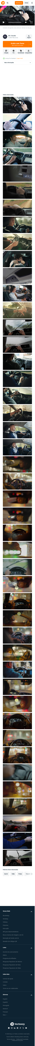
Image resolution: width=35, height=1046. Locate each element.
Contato (5, 983)
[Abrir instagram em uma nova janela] (11, 1029)
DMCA (5, 956)
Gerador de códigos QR (10, 943)
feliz (13, 873)
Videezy (5, 921)
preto (20, 873)
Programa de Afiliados (9, 960)
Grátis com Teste (17, 44)
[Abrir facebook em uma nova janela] (8, 1029)
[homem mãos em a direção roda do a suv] (17, 190)
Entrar (26, 3)
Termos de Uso (10, 1040)
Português (6, 1007)
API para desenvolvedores (10, 931)
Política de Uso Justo (16, 1042)
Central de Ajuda (8, 980)
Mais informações (9, 62)
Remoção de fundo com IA (11, 939)
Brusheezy (6, 915)
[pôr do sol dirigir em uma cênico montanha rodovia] (17, 823)
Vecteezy (5, 918)
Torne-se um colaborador (10, 990)
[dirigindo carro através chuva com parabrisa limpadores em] (17, 327)
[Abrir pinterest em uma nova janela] (17, 1029)
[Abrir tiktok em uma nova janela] (19, 1029)
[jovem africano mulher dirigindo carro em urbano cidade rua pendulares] (17, 463)
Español (5, 1003)
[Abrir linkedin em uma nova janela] (14, 1029)
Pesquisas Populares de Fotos (12, 966)
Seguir (29, 37)
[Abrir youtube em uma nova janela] (25, 1029)
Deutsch (5, 1010)
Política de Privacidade (22, 1040)
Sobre (4, 986)
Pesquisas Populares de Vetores (12, 963)
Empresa (5, 924)
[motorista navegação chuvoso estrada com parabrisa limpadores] (17, 344)
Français (5, 1013)
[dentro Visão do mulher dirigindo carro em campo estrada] (17, 155)
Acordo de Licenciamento (10, 953)
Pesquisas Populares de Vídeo (12, 969)
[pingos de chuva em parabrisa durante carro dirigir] (17, 857)
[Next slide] (28, 873)
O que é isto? (20, 58)
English (5, 1000)
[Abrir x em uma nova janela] (22, 1029)
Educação (6, 927)
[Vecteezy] (3, 3)
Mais (4, 1016)
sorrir (6, 873)
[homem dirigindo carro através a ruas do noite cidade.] (17, 669)
